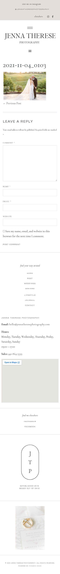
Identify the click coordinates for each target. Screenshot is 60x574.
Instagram (30, 421)
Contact (30, 305)
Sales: (4, 354)
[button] (30, 50)
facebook (30, 426)
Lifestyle (30, 295)
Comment (9, 143)
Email (7, 201)
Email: (5, 324)
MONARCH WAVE (35, 566)
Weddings (30, 283)
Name (6, 187)
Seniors (30, 288)
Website (7, 216)
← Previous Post (12, 103)
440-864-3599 (15, 354)
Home (30, 273)
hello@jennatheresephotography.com (29, 324)
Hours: (5, 331)
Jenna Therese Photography (20, 318)
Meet (30, 278)
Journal (30, 300)
